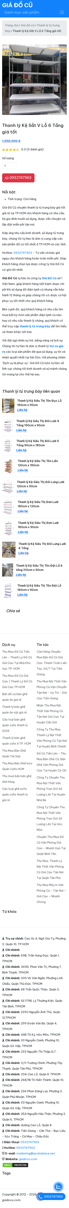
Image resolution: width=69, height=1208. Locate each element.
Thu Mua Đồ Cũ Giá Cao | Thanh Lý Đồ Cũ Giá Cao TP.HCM (17, 681)
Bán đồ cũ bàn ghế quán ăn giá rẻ (14, 696)
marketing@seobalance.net (35, 1153)
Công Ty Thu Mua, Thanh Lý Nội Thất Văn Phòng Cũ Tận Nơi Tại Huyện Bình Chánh (52, 738)
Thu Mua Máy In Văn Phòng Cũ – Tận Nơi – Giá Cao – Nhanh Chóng (51, 893)
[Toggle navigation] (62, 12)
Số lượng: (8, 158)
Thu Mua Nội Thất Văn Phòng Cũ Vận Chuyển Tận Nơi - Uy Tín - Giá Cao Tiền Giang (52, 690)
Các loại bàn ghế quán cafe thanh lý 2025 (15, 725)
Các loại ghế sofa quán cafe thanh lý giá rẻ (15, 794)
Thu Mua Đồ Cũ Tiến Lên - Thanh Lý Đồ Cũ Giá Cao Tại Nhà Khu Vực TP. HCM (17, 660)
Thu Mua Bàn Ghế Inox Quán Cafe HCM (17, 766)
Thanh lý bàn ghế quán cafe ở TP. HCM (16, 740)
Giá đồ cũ (27, 25)
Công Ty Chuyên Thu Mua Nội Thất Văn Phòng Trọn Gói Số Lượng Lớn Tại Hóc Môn (51, 818)
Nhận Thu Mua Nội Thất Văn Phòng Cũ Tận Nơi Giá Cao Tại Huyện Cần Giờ (50, 714)
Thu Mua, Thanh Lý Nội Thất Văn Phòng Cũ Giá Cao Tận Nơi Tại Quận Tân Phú (50, 869)
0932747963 (20, 177)
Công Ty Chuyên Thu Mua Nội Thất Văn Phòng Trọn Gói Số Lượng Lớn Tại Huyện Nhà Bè (51, 789)
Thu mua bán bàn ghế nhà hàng (16, 778)
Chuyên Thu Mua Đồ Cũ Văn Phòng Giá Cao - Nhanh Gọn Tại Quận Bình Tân (51, 845)
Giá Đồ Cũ (17, 5)
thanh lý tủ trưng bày (35, 326)
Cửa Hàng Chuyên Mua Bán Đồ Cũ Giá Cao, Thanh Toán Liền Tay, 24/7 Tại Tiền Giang (52, 663)
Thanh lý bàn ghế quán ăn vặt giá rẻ (14, 709)
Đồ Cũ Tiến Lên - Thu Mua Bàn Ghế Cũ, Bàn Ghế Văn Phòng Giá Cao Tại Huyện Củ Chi (51, 762)
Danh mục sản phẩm (21, 12)
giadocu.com (28, 1159)
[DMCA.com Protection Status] (15, 1164)
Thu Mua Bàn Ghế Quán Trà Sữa (14, 753)
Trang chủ (11, 25)
